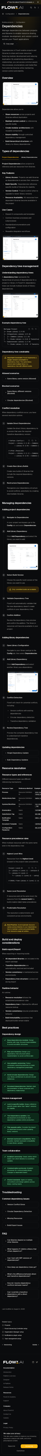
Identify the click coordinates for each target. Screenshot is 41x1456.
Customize (20, 1451)
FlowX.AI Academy (9, 1397)
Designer (6, 1380)
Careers (6, 1418)
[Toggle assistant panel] (35, 8)
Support (6, 1401)
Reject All (11, 1446)
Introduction (7, 1372)
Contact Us (7, 1414)
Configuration (20, 22)
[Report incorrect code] (29, 329)
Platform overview (9, 1376)
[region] (20, 809)
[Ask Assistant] (35, 329)
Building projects (7, 22)
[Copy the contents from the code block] (32, 329)
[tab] (10, 157)
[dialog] (20, 1442)
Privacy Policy (8, 1427)
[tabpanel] (20, 211)
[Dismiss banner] (38, 2)
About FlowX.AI (8, 1410)
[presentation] (20, 336)
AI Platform (7, 1383)
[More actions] (38, 7)
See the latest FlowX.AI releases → (21, 2)
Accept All (29, 1446)
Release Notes (8, 1387)
